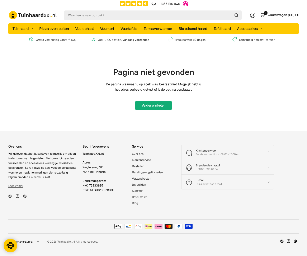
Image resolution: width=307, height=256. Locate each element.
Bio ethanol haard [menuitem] (193, 28)
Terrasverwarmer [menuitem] (158, 28)
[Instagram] (19, 196)
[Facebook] (11, 196)
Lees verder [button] (15, 186)
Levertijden (139, 185)
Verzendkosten (141, 178)
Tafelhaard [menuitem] (222, 28)
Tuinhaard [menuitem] (21, 28)
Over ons (137, 154)
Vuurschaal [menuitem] (84, 28)
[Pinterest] (26, 196)
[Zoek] (236, 15)
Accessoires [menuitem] (247, 28)
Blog (135, 203)
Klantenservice (141, 160)
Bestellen (138, 166)
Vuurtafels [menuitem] (129, 28)
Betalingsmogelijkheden (147, 172)
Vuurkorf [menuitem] (107, 28)
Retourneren (139, 197)
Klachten (137, 191)
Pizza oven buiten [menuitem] (54, 28)
